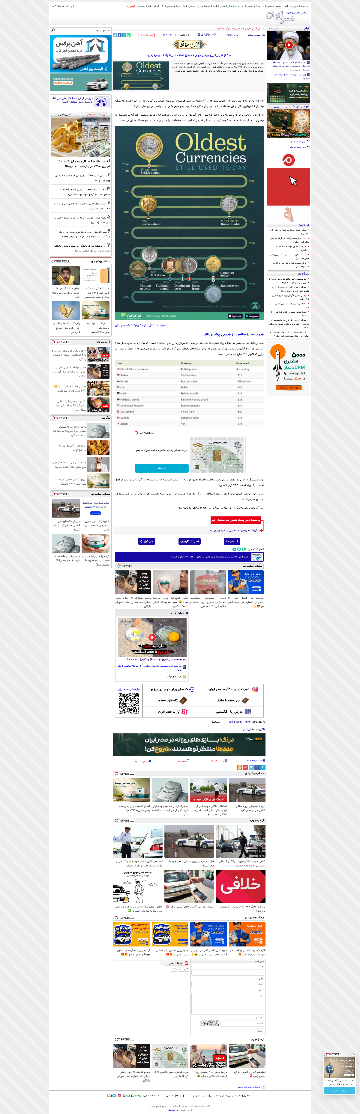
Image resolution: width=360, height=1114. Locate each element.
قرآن (162, 6)
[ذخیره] (204, 35)
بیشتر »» (274, 28)
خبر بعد (230, 541)
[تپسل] (136, 433)
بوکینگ (174, 968)
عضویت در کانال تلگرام (154, 325)
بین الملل (192, 6)
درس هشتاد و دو (299, 141)
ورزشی (200, 6)
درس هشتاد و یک (298, 147)
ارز (249, 729)
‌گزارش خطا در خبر (147, 35)
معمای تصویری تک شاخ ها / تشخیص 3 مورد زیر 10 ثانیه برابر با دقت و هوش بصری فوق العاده (288, 324)
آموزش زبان (130, 6)
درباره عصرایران (217, 1096)
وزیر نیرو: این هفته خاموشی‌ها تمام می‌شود (292, 76)
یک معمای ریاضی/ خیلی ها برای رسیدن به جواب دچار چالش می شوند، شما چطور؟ (289, 334)
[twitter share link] (115, 35)
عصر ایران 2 (141, 6)
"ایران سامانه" (173, 1110)
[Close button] (354, 1054)
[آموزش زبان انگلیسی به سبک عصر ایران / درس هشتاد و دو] (288, 123)
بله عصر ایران (122, 325)
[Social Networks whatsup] (244, 549)
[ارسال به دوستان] (202, 34)
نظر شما (259, 961)
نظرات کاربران (189, 541)
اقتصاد (214, 6)
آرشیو (286, 6)
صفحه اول (304, 6)
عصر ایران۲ (231, 1096)
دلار (245, 729)
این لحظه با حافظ (228, 700)
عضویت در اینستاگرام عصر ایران (229, 689)
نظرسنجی (270, 6)
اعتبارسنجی (183, 968)
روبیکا (136, 325)
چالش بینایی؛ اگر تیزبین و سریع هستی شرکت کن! (290, 297)
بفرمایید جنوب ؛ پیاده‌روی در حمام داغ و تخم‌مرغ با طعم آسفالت (155, 659)
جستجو (278, 6)
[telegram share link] (124, 35)
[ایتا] (239, 767)
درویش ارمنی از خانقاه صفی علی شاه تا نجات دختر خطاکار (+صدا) (72, 100)
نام (262, 966)
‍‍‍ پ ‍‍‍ (212, 34)
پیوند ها (241, 6)
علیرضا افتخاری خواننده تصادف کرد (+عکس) (292, 248)
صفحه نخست (260, 35)
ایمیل (261, 978)
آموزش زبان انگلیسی (230, 711)
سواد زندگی (231, 6)
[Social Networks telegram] (234, 549)
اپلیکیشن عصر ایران (129, 689)
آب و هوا (261, 6)
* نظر (261, 990)
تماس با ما (294, 6)
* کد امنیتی (258, 1017)
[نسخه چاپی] (199, 34)
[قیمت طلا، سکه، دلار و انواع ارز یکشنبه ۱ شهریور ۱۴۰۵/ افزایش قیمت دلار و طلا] (80, 137)
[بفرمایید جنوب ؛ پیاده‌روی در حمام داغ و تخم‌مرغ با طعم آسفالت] (152, 637)
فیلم (149, 6)
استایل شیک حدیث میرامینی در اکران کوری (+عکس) (289, 232)
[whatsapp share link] (128, 35)
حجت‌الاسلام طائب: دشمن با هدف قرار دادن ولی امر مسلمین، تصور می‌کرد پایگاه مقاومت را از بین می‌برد (291, 66)
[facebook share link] (120, 35)
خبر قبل (148, 541)
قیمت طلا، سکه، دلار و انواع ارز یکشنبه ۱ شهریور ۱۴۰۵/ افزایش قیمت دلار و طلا (228, 28)
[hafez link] (189, 44)
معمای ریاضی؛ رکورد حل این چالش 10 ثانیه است (288, 305)
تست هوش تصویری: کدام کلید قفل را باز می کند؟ (289, 313)
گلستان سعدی (168, 700)
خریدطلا (162, 468)
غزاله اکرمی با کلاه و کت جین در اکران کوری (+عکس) (291, 265)
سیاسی (222, 6)
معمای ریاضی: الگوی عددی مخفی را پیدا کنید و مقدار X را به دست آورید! (290, 289)
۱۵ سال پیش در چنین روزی (169, 689)
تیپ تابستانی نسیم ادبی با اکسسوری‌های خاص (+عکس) (289, 256)
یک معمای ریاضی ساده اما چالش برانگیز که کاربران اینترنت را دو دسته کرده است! (288, 280)
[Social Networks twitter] (239, 549)
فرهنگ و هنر (182, 6)
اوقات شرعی (250, 6)
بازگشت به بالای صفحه (249, 1087)
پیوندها (179, 1096)
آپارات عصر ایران (169, 711)
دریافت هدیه (339, 1091)
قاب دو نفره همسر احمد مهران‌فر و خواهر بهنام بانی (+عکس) (289, 240)
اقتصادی (250, 35)
